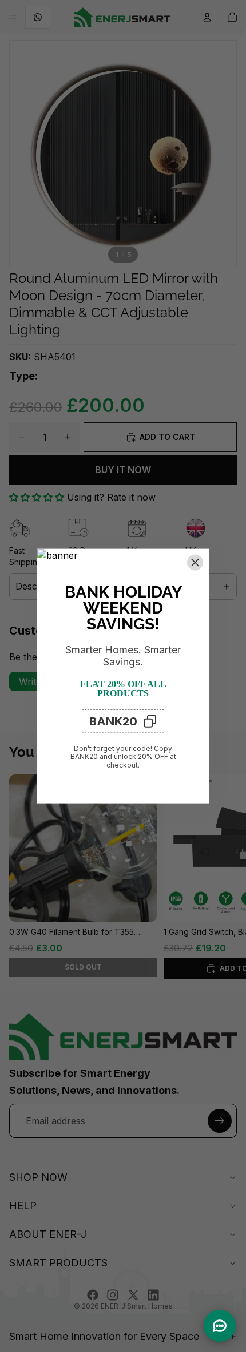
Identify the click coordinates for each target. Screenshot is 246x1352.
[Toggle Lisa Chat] (220, 1326)
